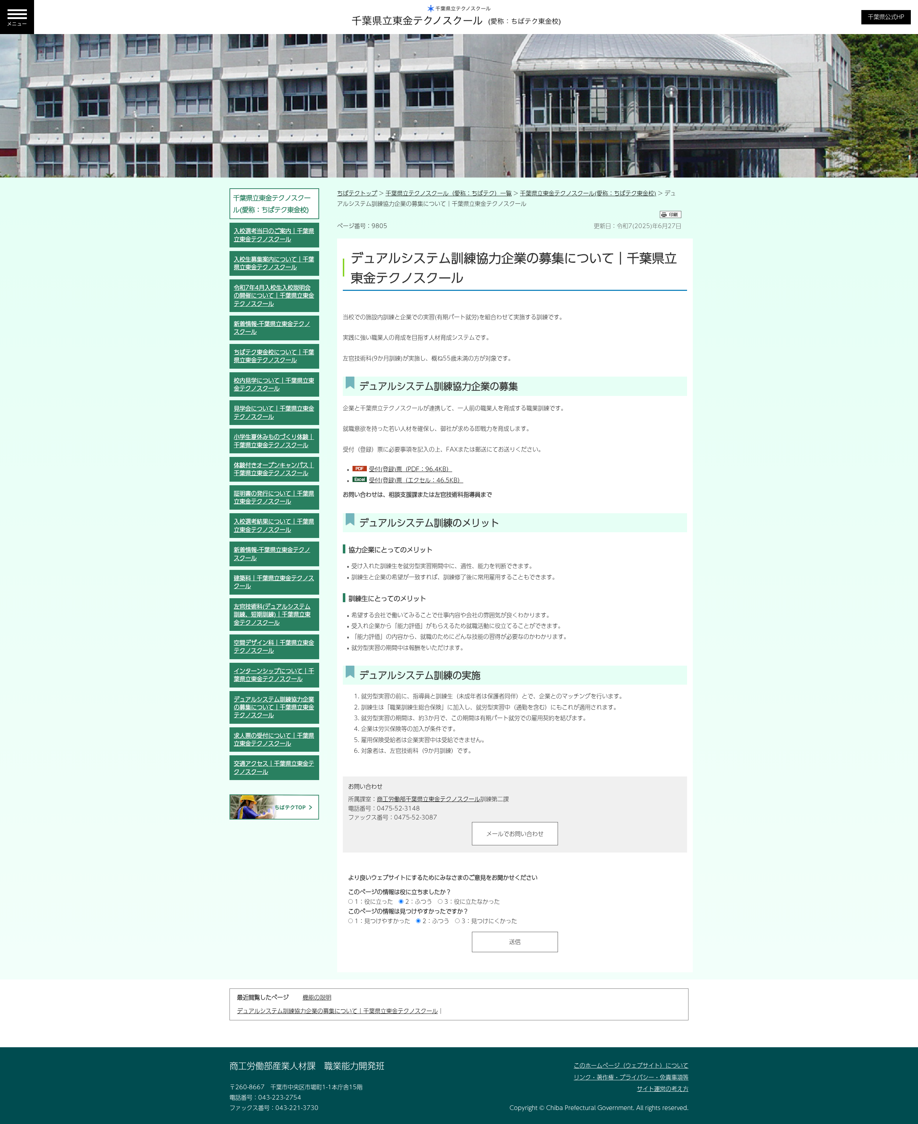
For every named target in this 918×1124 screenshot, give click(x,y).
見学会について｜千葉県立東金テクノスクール (274, 412)
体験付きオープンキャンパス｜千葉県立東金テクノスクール (274, 469)
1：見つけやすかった (382, 920)
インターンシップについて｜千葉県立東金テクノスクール (274, 674)
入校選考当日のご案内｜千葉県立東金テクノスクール (274, 234)
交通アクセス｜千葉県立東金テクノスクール (274, 767)
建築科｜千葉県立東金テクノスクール (274, 581)
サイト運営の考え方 (662, 1088)
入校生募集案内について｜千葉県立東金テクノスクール (274, 263)
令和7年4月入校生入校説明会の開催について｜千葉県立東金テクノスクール (274, 295)
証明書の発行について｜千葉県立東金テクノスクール (274, 497)
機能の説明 (317, 997)
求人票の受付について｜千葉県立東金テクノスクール (274, 739)
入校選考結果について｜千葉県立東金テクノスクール (274, 525)
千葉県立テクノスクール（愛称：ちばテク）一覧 (448, 193)
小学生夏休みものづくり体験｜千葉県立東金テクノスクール (274, 440)
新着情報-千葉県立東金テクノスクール (272, 327)
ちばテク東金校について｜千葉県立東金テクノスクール (274, 356)
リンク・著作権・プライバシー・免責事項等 (631, 1077)
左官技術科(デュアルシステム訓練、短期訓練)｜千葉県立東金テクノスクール (272, 614)
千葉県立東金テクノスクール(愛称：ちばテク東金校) (588, 193)
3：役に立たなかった (472, 901)
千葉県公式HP (886, 16)
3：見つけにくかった (489, 920)
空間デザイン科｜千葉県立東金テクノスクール (274, 646)
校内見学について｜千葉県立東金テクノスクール (274, 384)
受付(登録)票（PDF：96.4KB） (410, 468)
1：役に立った (374, 901)
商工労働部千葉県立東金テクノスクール (428, 798)
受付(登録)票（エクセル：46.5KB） (416, 480)
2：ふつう (418, 901)
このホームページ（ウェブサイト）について (631, 1065)
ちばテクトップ (357, 193)
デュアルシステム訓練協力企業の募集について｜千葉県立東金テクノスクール (274, 707)
